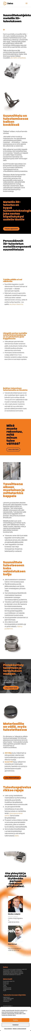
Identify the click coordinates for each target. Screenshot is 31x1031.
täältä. (17, 836)
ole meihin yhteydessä (18, 58)
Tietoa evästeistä (8, 1028)
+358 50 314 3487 (7, 999)
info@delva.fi (6, 1001)
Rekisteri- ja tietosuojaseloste (19, 1028)
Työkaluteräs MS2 (7, 989)
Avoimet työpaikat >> (8, 1006)
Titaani (4, 985)
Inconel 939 (6, 984)
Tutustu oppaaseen (11, 229)
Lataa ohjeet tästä (11, 688)
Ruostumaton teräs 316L (9, 981)
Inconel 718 (6, 982)
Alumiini (5, 986)
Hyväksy (15, 1020)
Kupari (4, 990)
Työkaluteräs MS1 (7, 988)
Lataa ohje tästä (13, 449)
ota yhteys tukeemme (16, 304)
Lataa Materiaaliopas (12, 778)
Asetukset (15, 1025)
